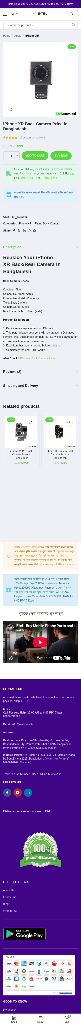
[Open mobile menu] (5, 14)
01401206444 (49, 177)
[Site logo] (40, 13)
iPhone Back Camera (46, 223)
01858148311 (29, 177)
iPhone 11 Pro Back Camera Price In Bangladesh (21, 454)
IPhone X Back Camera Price (37, 358)
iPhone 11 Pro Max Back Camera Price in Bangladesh (60, 454)
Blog (6, 903)
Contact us (9, 897)
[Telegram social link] (34, 231)
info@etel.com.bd (22, 724)
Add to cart (35, 155)
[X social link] (19, 231)
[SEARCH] (73, 25)
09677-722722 (11, 716)
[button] (30, 422)
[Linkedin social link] (24, 231)
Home (6, 35)
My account (10, 1009)
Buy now (61, 155)
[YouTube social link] (18, 792)
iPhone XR (32, 35)
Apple (17, 35)
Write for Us (10, 910)
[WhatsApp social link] (29, 231)
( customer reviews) (32, 137)
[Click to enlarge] (11, 109)
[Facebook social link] (13, 231)
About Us (8, 890)
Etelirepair (9, 811)
